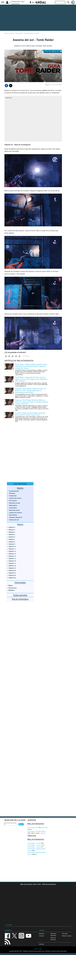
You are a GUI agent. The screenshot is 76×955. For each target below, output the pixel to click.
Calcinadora (13, 508)
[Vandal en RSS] (7, 941)
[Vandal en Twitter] (14, 935)
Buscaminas (13, 515)
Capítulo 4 (12, 532)
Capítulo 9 (12, 544)
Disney (22, 1)
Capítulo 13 (12, 554)
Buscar (21, 824)
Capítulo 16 (12, 561)
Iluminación (13, 496)
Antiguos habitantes (15, 517)
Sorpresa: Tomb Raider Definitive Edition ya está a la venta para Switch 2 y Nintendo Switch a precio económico (31, 402)
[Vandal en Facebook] (7, 935)
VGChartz (41, 944)
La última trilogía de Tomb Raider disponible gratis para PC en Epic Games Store (30, 414)
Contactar (41, 935)
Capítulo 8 (12, 542)
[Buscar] (68, 2)
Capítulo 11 (12, 549)
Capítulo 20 (12, 570)
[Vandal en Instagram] (21, 935)
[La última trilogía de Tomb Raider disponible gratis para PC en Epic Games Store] (9, 415)
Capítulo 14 (12, 556)
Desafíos (20, 488)
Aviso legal (64, 933)
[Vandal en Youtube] (28, 935)
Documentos (13, 588)
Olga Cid (47, 84)
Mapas (11, 585)
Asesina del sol (14, 520)
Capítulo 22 (12, 575)
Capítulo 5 (12, 534)
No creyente (13, 500)
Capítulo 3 (12, 530)
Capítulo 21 (12, 573)
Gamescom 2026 (15, 1)
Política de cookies (66, 935)
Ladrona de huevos (15, 498)
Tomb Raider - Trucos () (35, 843)
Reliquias (11, 590)
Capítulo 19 (12, 568)
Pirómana (12, 493)
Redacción (41, 933)
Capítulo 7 (12, 539)
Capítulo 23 (12, 578)
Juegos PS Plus (15, 3)
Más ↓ (33, 2)
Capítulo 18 (12, 566)
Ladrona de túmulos (15, 512)
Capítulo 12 (12, 551)
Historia (20, 524)
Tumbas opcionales (20, 595)
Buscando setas (14, 510)
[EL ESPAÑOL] (73, 2)
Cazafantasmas (14, 491)
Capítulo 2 (12, 527)
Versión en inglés (38, 948)
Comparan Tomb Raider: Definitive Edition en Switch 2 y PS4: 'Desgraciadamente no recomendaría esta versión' (30, 390)
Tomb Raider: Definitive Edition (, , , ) (36, 832)
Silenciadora (13, 505)
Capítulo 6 (12, 537)
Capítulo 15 (12, 558)
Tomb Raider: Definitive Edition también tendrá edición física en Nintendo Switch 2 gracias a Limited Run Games (31, 366)
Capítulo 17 (12, 563)
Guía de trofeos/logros (20, 599)
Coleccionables (20, 582)
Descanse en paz (14, 503)
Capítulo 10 (12, 546)
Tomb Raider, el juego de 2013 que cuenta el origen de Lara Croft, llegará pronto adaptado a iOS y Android (31, 379)
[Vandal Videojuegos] (38, 2)
